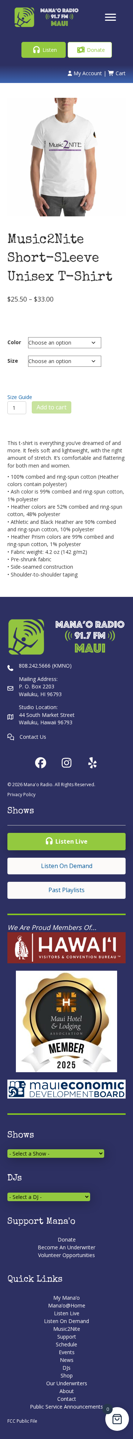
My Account (87, 73)
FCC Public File (22, 1421)
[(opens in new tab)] (66, 947)
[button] (43, 50)
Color (14, 342)
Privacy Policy (21, 794)
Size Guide (19, 397)
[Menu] (110, 17)
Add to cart (51, 407)
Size (12, 360)
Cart (120, 73)
